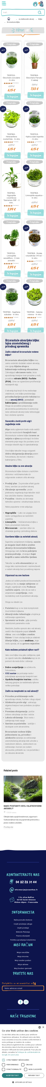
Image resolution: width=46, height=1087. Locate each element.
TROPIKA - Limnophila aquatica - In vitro (35, 195)
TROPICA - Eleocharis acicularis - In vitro (11, 77)
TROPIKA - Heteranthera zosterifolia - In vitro (11, 136)
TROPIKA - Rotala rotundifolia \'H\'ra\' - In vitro (34, 255)
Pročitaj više (8, 827)
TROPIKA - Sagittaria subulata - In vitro (11, 313)
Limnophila (10, 522)
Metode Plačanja (23, 932)
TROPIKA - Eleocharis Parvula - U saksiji (34, 77)
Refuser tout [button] (34, 1075)
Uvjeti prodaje (23, 928)
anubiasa (29, 640)
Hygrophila (10, 513)
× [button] (43, 1027)
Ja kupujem (12, 96)
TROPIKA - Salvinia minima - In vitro (34, 313)
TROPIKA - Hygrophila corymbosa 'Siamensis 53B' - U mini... (11, 198)
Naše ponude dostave (23, 920)
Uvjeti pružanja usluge (23, 924)
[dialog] (23, 1055)
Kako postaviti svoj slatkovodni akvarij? (23, 807)
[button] (23, 1082)
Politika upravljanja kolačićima (23, 940)
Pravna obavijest (23, 936)
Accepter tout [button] (12, 1075)
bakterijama (11, 403)
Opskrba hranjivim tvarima (18, 679)
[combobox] (39, 1027)
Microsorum (11, 528)
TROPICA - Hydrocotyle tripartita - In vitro (34, 136)
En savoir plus (13, 1055)
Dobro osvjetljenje (14, 667)
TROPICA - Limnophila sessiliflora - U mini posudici (11, 257)
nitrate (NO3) (20, 378)
